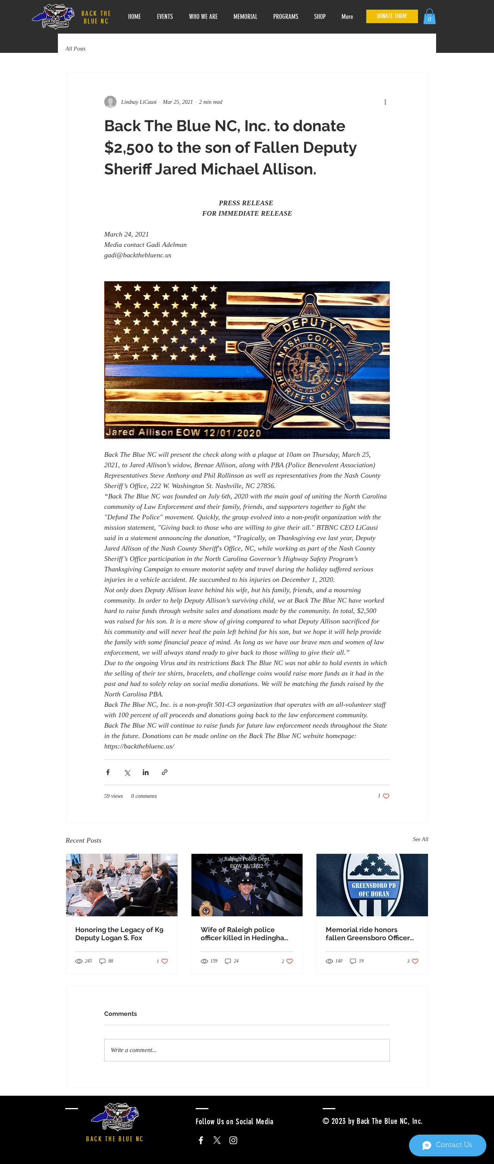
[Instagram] (233, 1140)
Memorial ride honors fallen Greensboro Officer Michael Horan (368, 934)
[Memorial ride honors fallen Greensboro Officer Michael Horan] (372, 885)
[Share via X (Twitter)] (126, 772)
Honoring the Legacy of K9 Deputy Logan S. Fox (119, 934)
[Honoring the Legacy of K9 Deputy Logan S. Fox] (122, 885)
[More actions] (385, 101)
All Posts (75, 49)
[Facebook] (201, 1140)
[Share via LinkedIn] (145, 772)
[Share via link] (164, 772)
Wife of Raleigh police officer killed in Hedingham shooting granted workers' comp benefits (246, 934)
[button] (429, 16)
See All (420, 839)
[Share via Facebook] (108, 772)
